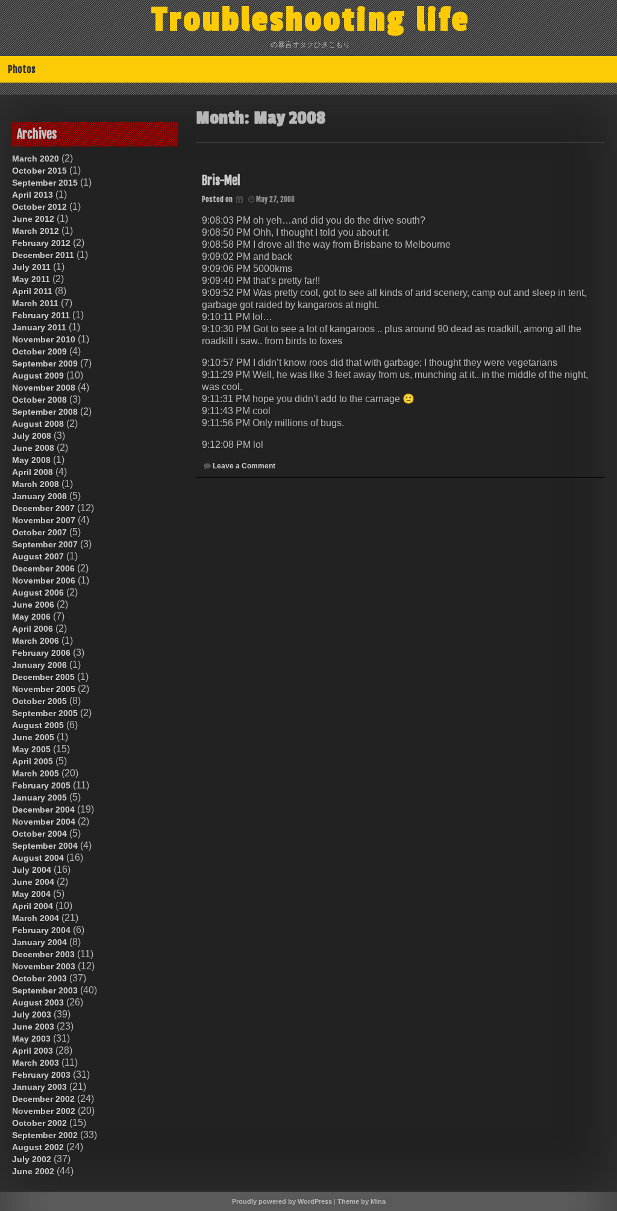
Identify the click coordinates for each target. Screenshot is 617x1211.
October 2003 (39, 978)
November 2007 (43, 520)
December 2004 (43, 809)
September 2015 (45, 182)
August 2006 (38, 592)
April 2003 (32, 1050)
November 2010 (43, 339)
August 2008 (38, 424)
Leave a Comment (244, 466)
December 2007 (43, 508)
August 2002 (38, 1147)
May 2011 (31, 279)
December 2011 (43, 255)
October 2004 (39, 833)
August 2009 (38, 375)
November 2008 (43, 387)
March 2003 (35, 1063)
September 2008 (45, 412)
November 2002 (43, 1111)
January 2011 (39, 327)
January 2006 (39, 665)
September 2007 (45, 544)
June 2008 (33, 448)
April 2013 (32, 195)
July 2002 (31, 1159)
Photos (22, 69)
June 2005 (33, 737)
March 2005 (35, 773)
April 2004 (32, 906)
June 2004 (33, 882)
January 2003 (39, 1087)
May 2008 (31, 460)
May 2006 (31, 616)
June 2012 (33, 219)
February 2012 (41, 243)
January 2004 (39, 942)
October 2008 (39, 399)
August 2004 (38, 858)
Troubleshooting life (311, 20)
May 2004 (31, 894)
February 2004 (41, 930)
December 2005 (43, 677)
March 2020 (35, 158)
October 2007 (39, 532)
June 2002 (33, 1171)
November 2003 (43, 966)
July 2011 (31, 267)
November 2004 (43, 821)
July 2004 (31, 870)
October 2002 (39, 1123)
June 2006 (33, 604)
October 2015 (39, 170)
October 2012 (39, 207)
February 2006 (41, 653)
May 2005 (31, 749)
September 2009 (45, 363)
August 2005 (38, 725)
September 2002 (45, 1135)
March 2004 (35, 918)
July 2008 (31, 436)
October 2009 (39, 351)
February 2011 (41, 315)
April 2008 (32, 472)
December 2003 (43, 954)
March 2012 (35, 231)
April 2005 (32, 761)
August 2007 (38, 556)
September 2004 (45, 846)
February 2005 (41, 785)
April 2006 (32, 629)
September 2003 (45, 990)
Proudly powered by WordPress (282, 1201)
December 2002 (43, 1099)
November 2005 (43, 689)
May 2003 (31, 1038)
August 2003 (38, 1002)
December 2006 (43, 568)
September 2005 (45, 713)
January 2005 (39, 797)
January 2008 (39, 496)
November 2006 (43, 580)
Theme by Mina (361, 1201)
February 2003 (41, 1075)
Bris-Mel (221, 180)
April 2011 (32, 291)
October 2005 (39, 701)
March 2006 (35, 641)
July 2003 (31, 1014)
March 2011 (35, 303)
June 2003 (33, 1026)
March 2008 (35, 484)
